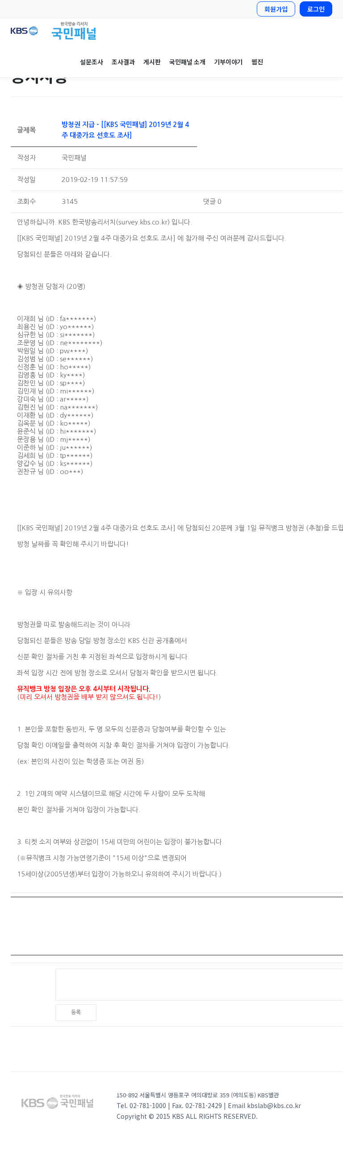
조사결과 (123, 61)
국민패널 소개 (187, 61)
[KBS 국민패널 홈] (171, 31)
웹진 (257, 61)
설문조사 (91, 61)
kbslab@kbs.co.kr (274, 1105)
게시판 (151, 61)
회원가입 (276, 8)
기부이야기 (228, 61)
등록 (76, 1012)
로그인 (316, 8)
